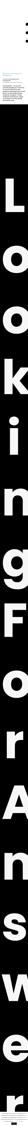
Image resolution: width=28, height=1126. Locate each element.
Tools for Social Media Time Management (11, 80)
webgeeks (7, 82)
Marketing (19, 82)
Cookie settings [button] (19, 1121)
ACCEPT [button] (14, 1123)
